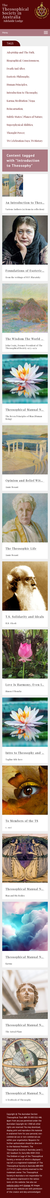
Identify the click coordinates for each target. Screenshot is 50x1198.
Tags (10, 43)
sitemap (26, 1185)
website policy (13, 1185)
